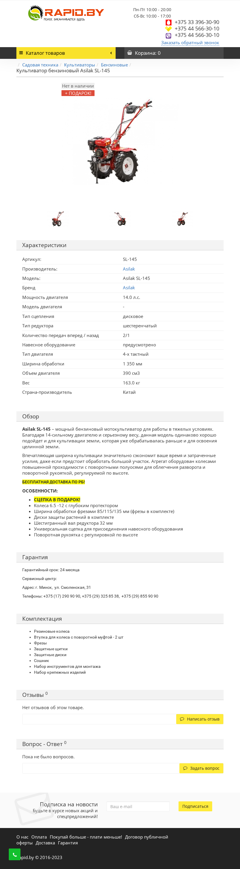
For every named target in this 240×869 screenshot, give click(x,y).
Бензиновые (114, 65)
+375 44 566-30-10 (197, 28)
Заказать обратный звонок (190, 42)
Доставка (45, 843)
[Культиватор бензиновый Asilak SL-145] (58, 218)
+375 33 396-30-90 (197, 21)
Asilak (129, 287)
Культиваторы (79, 65)
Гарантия (68, 843)
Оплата (39, 837)
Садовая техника (40, 65)
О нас (22, 837)
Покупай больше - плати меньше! (86, 837)
